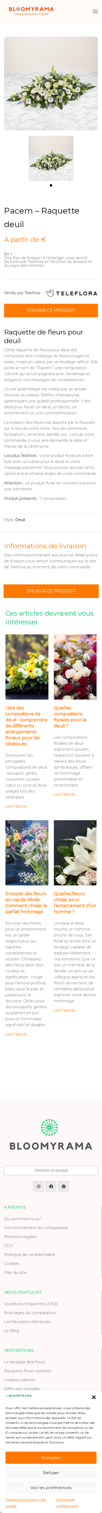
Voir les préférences (51, 1487)
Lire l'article (16, 806)
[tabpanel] (51, 155)
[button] (94, 1397)
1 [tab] (51, 185)
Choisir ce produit (51, 310)
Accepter (51, 1457)
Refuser (51, 1472)
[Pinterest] (63, 1186)
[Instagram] (38, 1186)
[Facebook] (51, 1186)
